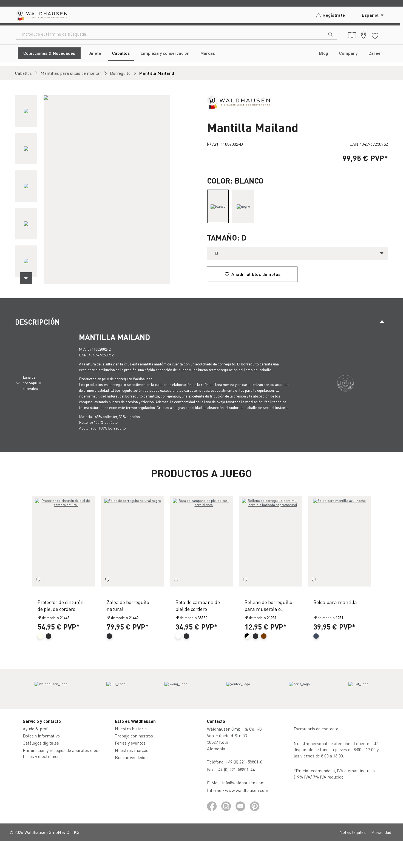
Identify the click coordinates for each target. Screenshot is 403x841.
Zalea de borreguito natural (128, 605)
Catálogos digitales (41, 743)
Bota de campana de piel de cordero (197, 605)
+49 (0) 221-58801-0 (244, 762)
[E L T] (116, 689)
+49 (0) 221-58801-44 (236, 769)
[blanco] (218, 206)
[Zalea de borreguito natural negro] (132, 541)
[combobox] (170, 34)
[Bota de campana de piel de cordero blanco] (201, 541)
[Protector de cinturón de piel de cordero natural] (63, 541)
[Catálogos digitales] (352, 35)
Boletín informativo (41, 736)
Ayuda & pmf (35, 728)
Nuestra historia (131, 728)
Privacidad (381, 832)
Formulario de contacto (316, 728)
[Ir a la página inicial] (41, 15)
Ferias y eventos (130, 743)
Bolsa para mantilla (335, 602)
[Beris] (299, 689)
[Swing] (175, 689)
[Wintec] (238, 689)
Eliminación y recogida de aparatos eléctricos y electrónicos (61, 753)
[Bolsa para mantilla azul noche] (339, 541)
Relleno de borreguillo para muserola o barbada (268, 605)
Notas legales (352, 832)
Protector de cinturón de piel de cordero (61, 605)
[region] (106, 189)
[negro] (243, 206)
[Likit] (358, 689)
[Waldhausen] (238, 101)
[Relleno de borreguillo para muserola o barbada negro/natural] (270, 541)
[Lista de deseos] (375, 35)
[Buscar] (330, 34)
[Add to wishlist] (38, 580)
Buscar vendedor (131, 757)
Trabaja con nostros (134, 736)
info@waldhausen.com (243, 782)
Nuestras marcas (131, 750)
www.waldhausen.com (246, 790)
